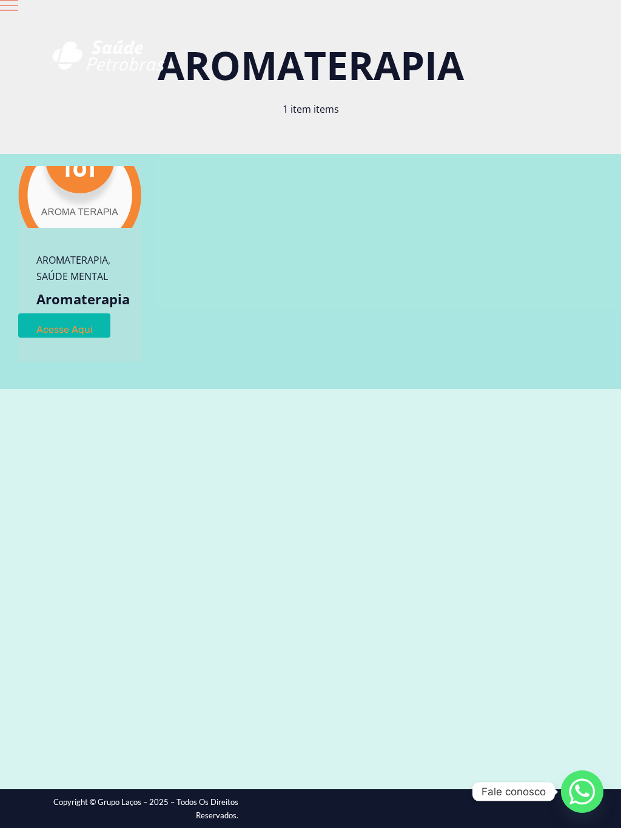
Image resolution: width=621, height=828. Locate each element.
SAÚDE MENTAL (72, 276)
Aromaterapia (83, 299)
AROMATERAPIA (72, 260)
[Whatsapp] (582, 791)
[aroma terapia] (80, 171)
